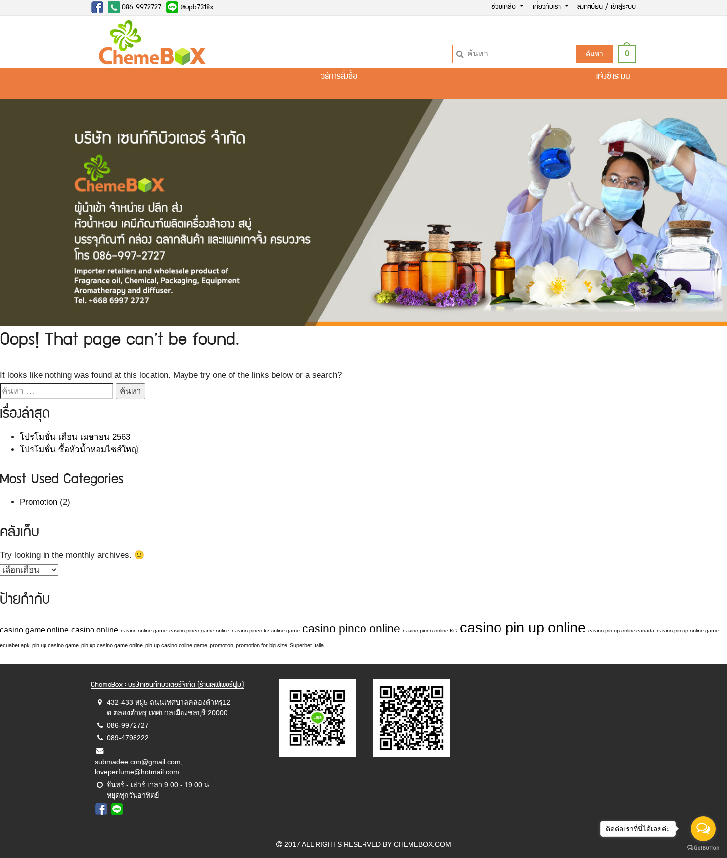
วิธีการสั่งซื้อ (339, 77)
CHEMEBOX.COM (422, 844)
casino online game (144, 630)
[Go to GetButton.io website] (703, 848)
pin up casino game (55, 645)
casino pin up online (523, 627)
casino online (94, 629)
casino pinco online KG (430, 630)
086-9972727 (140, 8)
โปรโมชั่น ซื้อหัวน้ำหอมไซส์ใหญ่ (79, 449)
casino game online (34, 629)
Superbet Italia (307, 645)
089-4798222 (128, 738)
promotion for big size (261, 645)
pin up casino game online (112, 645)
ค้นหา (594, 54)
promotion (221, 645)
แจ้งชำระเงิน (613, 77)
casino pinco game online (199, 630)
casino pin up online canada (621, 630)
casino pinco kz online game (266, 630)
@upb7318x (196, 8)
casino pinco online (351, 628)
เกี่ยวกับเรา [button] (548, 7)
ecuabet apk (15, 645)
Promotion (38, 502)
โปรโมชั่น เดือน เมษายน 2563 (75, 437)
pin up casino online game (176, 645)
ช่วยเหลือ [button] (504, 7)
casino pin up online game (688, 630)
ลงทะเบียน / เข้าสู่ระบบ (606, 7)
